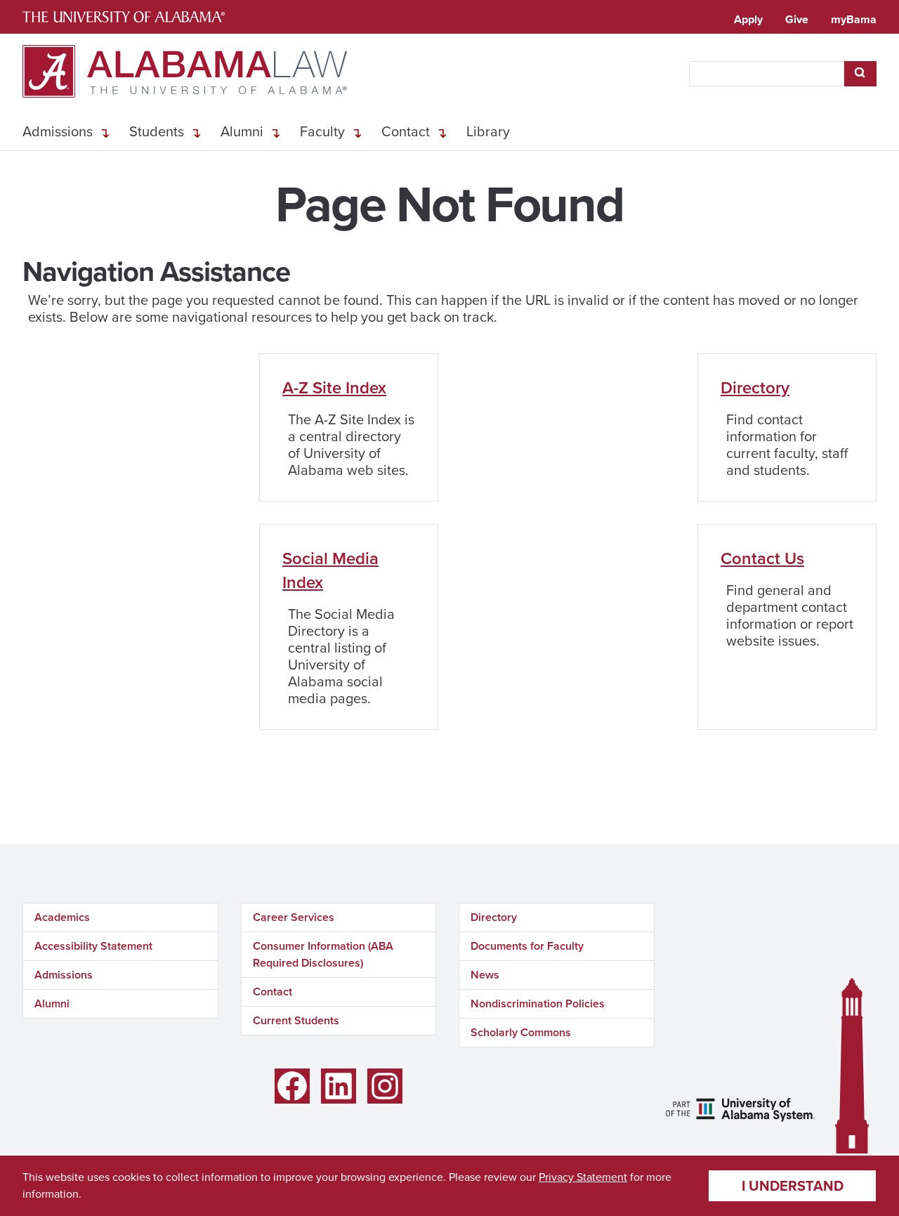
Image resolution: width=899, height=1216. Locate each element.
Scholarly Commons (521, 1032)
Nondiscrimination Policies (538, 1003)
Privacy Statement (583, 1177)
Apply (748, 19)
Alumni (242, 131)
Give (796, 19)
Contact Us (762, 558)
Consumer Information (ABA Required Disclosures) (323, 954)
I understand (793, 1185)
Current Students (296, 1020)
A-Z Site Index (334, 387)
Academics (62, 917)
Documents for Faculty (527, 946)
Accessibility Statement (93, 946)
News (485, 975)
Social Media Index (330, 570)
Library (488, 131)
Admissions (57, 131)
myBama (854, 19)
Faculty (322, 131)
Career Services (293, 917)
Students (156, 131)
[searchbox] (766, 73)
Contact (405, 131)
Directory (755, 387)
